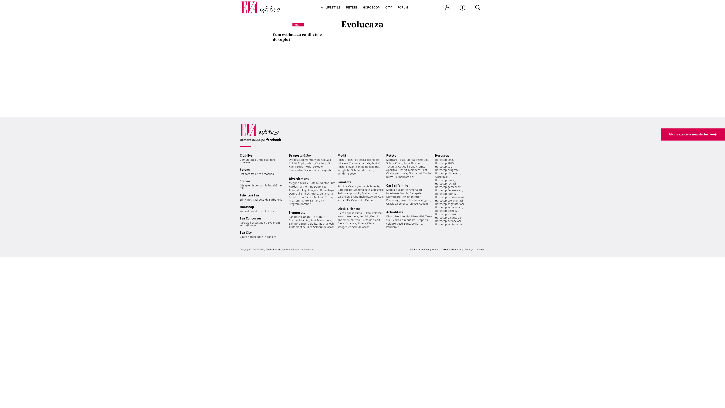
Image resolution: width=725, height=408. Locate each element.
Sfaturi (245, 181)
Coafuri (293, 220)
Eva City (246, 232)
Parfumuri (318, 217)
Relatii (298, 24)
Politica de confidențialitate (424, 249)
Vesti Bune (403, 223)
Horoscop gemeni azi (448, 187)
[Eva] (251, 4)
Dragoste (294, 160)
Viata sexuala (322, 160)
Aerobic (364, 216)
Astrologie (441, 176)
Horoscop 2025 (444, 163)
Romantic (307, 160)
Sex (330, 163)
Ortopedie (357, 200)
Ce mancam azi (404, 177)
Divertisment (299, 179)
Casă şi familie (397, 185)
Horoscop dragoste (447, 170)
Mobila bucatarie (397, 190)
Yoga (341, 216)
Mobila (404, 193)
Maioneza (414, 170)
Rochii (298, 217)
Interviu (405, 216)
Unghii (307, 217)
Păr (291, 217)
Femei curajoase (407, 203)
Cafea (398, 163)
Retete (351, 7)
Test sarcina (369, 193)
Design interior (411, 197)
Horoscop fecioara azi (448, 190)
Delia (322, 193)
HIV (348, 200)
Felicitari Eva (249, 195)
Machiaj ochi (327, 223)
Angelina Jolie (310, 190)
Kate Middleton (319, 183)
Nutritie (356, 220)
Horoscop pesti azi (446, 210)
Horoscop (371, 7)
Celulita (312, 223)
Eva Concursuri (251, 218)
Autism (423, 203)
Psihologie (373, 186)
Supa (406, 163)
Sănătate (344, 182)
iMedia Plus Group (275, 249)
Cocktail (403, 166)
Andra (314, 193)
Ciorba (410, 160)
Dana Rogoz (327, 190)
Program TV (296, 200)
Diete (341, 213)
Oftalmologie (361, 196)
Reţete (391, 155)
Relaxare (377, 213)
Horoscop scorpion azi (449, 200)
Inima (362, 186)
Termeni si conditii (451, 249)
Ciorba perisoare (396, 173)
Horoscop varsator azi (448, 207)
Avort (373, 196)
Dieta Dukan (363, 213)
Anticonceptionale (349, 193)
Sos (426, 160)
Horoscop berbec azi (448, 221)
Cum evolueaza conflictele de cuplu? (297, 37)
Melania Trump (324, 197)
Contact (481, 249)
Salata (390, 163)
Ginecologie (345, 190)
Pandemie (392, 227)
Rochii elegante (347, 166)
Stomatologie (361, 190)
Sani (313, 220)
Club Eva (246, 155)
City (388, 7)
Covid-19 (416, 223)
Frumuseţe (297, 212)
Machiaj (304, 220)
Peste (419, 160)
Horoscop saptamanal (449, 224)
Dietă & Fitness (349, 209)
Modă (342, 155)
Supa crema (416, 166)
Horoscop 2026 (444, 160)
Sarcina (342, 186)
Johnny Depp (313, 186)
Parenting (392, 200)
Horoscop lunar (444, 180)
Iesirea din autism (404, 220)
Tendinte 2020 (347, 173)
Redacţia (469, 249)
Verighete (344, 170)
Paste (402, 160)
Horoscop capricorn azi (449, 197)
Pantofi (375, 163)
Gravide (391, 203)
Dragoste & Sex (300, 155)
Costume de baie (359, 163)
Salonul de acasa (324, 227)
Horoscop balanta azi (448, 217)
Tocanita (391, 166)
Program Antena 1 (300, 204)
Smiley (305, 193)
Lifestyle (333, 7)
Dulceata (416, 163)
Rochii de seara (356, 160)
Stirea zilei (417, 216)
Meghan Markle (299, 183)
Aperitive (392, 170)
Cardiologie (345, 196)
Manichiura (324, 220)
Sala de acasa (360, 227)
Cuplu (301, 163)
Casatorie (321, 163)
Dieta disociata (347, 223)
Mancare (391, 160)
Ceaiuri (352, 186)
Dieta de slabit (371, 220)
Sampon (294, 223)
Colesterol (377, 190)
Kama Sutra (296, 166)
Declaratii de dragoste (318, 170)
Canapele (416, 193)
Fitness (349, 213)
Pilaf (424, 170)
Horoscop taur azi (446, 194)
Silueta (361, 223)
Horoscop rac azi (445, 183)
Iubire (310, 163)
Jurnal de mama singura (415, 200)
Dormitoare (393, 197)
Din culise (392, 216)
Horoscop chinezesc (447, 173)
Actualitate (394, 212)
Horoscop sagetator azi (449, 204)
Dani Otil (294, 193)
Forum (402, 7)
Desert (403, 170)
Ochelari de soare (362, 170)
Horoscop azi (443, 166)
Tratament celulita (300, 227)
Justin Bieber (305, 197)
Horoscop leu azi (445, 214)
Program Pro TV (314, 200)
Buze (303, 223)
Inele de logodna (368, 166)
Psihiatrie (371, 200)
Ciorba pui (415, 173)
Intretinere (351, 216)
